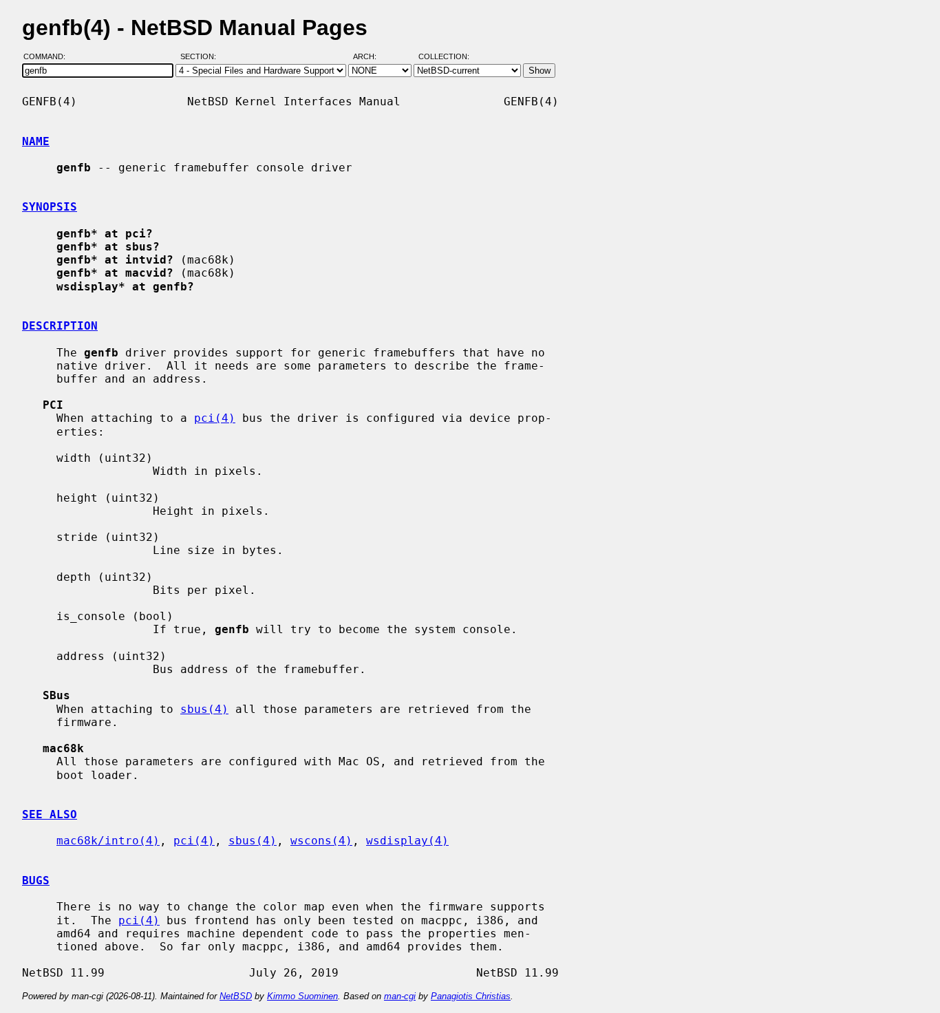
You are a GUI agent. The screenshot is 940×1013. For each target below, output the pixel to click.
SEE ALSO (49, 814)
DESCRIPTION (60, 325)
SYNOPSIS (49, 206)
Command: (48, 57)
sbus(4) (204, 709)
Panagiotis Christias (471, 996)
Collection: (443, 57)
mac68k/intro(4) (108, 840)
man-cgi (400, 996)
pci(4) (214, 418)
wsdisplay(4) (407, 840)
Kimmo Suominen (302, 996)
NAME (36, 141)
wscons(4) (321, 840)
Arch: (371, 57)
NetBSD (236, 996)
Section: (201, 57)
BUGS (36, 880)
